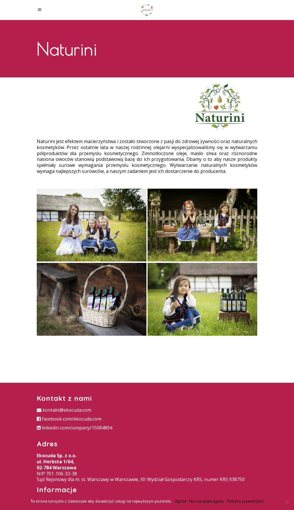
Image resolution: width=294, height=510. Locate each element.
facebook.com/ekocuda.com (71, 419)
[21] (202, 299)
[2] (202, 225)
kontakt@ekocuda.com (66, 410)
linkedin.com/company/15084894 (76, 428)
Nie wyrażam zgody (206, 501)
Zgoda (180, 501)
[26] (91, 225)
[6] (91, 299)
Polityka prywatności (245, 501)
